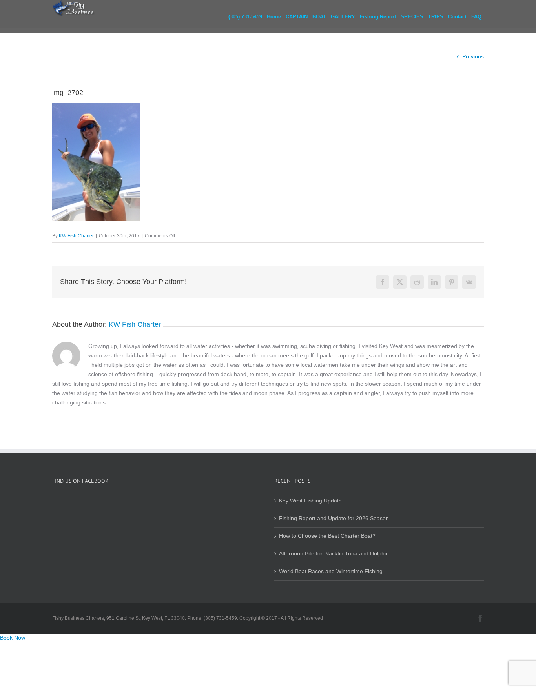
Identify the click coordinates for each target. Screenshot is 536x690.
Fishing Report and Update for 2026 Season (334, 518)
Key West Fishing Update (310, 501)
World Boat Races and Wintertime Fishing (331, 571)
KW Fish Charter (76, 235)
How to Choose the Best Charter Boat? (327, 536)
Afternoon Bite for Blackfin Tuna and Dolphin (334, 554)
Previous (473, 57)
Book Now (12, 638)
